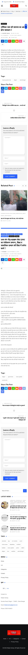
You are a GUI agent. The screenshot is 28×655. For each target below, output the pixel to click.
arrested (12, 500)
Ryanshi (4, 251)
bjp (9, 541)
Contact (3, 573)
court (20, 541)
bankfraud (19, 500)
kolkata (3, 548)
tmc (8, 551)
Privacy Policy (4, 577)
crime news (5, 544)
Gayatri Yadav (6, 33)
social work (4, 380)
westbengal (8, 215)
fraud (11, 501)
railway (12, 504)
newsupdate (19, 213)
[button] (23, 185)
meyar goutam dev (6, 80)
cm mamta (14, 541)
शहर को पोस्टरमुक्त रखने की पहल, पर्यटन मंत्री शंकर (12, 218)
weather (13, 551)
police (17, 548)
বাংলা (2, 565)
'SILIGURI (3, 376)
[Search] (26, 5)
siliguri (15, 80)
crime (24, 500)
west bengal (22, 80)
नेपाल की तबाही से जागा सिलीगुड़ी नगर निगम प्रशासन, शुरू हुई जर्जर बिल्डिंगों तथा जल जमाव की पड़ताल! (18, 518)
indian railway (18, 501)
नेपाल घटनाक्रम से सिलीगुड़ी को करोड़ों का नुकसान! (13, 405)
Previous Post (8, 103)
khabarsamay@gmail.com (10, 605)
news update (19, 376)
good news (12, 213)
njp (25, 502)
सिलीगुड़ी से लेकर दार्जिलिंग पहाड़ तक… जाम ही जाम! (13, 105)
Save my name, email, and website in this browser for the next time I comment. (14, 170)
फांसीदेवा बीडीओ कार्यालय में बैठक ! (18, 118)
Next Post (21, 115)
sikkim (22, 548)
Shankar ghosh (5, 213)
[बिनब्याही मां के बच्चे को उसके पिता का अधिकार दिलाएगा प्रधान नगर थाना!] (4, 529)
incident (18, 544)
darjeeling (12, 544)
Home (2, 561)
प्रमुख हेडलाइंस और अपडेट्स (15, 514)
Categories (4, 569)
